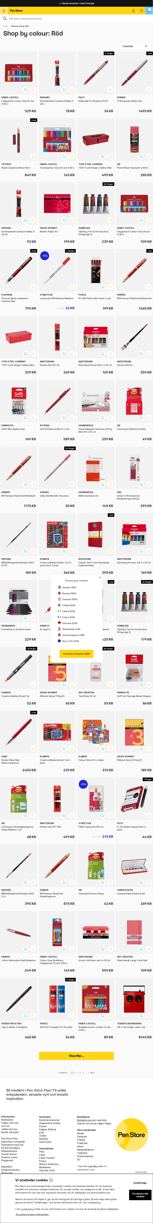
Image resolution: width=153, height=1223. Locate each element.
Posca (42, 1161)
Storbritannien (85, 1156)
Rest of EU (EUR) (70, 641)
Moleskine (45, 1167)
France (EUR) (68, 617)
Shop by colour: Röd (20, 26)
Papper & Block (47, 1129)
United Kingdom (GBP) (73, 635)
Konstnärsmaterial (49, 1120)
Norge (80, 1133)
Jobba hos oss (9, 1129)
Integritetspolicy (10, 1169)
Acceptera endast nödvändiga (32, 1214)
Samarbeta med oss (12, 1144)
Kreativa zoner (9, 1157)
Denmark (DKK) (69, 599)
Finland (81, 1139)
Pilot (41, 1151)
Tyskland (82, 1152)
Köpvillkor (6, 1166)
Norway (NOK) (69, 593)
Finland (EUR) (68, 605)
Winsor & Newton (48, 1164)
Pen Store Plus (9, 1138)
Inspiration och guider (13, 1141)
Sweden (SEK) (69, 587)
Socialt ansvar (9, 1154)
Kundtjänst (7, 1119)
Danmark (82, 1136)
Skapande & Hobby (49, 1123)
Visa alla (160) (47, 1170)
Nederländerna (85, 1149)
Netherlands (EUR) (71, 629)
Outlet (42, 1135)
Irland (80, 1146)
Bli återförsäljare (10, 1147)
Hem (6, 26)
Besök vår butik (10, 1132)
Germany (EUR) (69, 623)
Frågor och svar (9, 1122)
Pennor (43, 1126)
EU (78, 1159)
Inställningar (140, 1182)
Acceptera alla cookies (140, 1195)
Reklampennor (9, 1151)
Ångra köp (7, 1172)
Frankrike (82, 1143)
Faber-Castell (46, 1157)
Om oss (5, 1125)
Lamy (42, 1154)
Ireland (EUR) (68, 611)
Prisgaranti (7, 1160)
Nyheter (43, 1138)
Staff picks (45, 1141)
